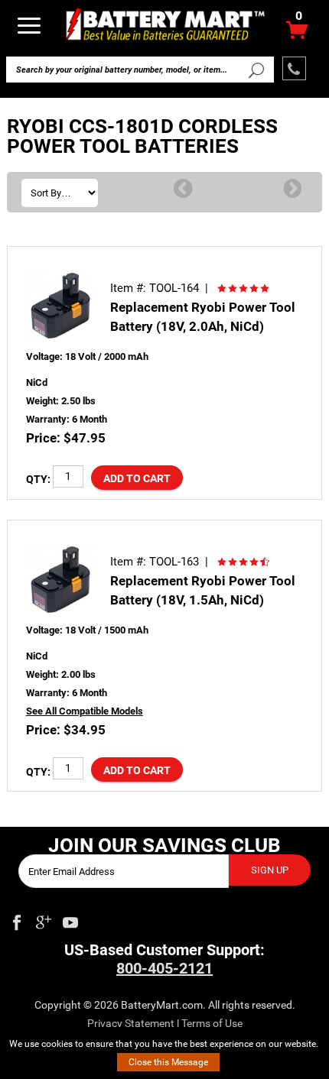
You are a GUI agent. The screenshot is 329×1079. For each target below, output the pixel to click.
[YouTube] (70, 919)
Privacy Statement (130, 1023)
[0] (297, 34)
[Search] (255, 69)
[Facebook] (16, 919)
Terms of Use (212, 1023)
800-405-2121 (164, 968)
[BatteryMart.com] (164, 24)
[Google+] (43, 919)
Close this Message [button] (168, 1062)
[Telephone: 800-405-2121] (294, 68)
